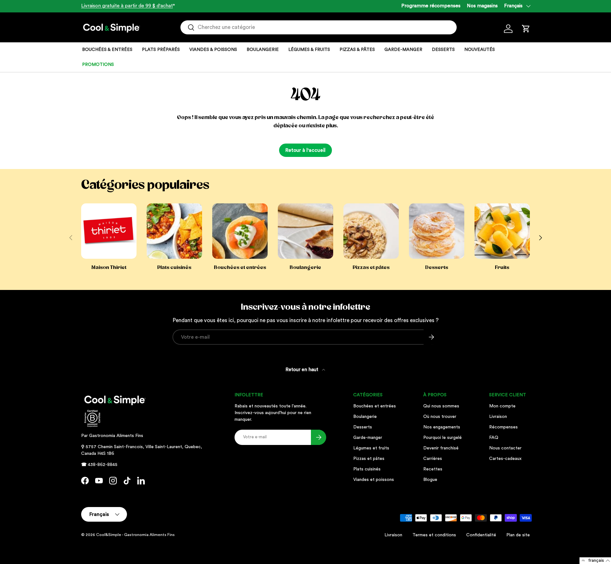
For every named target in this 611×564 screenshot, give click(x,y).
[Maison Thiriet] (109, 231)
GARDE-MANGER (403, 49)
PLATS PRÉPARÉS (161, 49)
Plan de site (518, 535)
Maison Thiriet (108, 267)
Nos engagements (441, 427)
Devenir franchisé (441, 448)
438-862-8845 (102, 464)
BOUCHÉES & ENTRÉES (107, 49)
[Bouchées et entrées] (240, 231)
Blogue (430, 479)
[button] (526, 29)
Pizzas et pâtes (371, 267)
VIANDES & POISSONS (213, 49)
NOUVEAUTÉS (479, 49)
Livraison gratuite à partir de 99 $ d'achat (127, 6)
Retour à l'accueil (305, 150)
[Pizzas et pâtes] (371, 231)
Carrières (432, 458)
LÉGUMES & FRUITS (309, 49)
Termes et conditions (434, 535)
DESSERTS (443, 49)
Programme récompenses (430, 6)
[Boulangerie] (305, 231)
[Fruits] (502, 231)
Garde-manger (367, 437)
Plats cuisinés (174, 267)
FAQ (493, 437)
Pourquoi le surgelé (442, 437)
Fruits (502, 267)
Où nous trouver (439, 416)
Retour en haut (302, 369)
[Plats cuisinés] (174, 231)
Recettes (432, 469)
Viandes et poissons (373, 479)
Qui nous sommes (441, 406)
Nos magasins (482, 6)
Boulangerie (305, 267)
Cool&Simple (108, 535)
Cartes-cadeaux (505, 458)
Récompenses (503, 427)
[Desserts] (436, 231)
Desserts (436, 267)
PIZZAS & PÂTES (357, 49)
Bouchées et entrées (240, 267)
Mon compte (502, 406)
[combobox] (318, 27)
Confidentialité (481, 535)
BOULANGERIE (263, 49)
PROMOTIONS (98, 64)
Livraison (498, 416)
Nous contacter (505, 448)
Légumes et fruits (371, 448)
